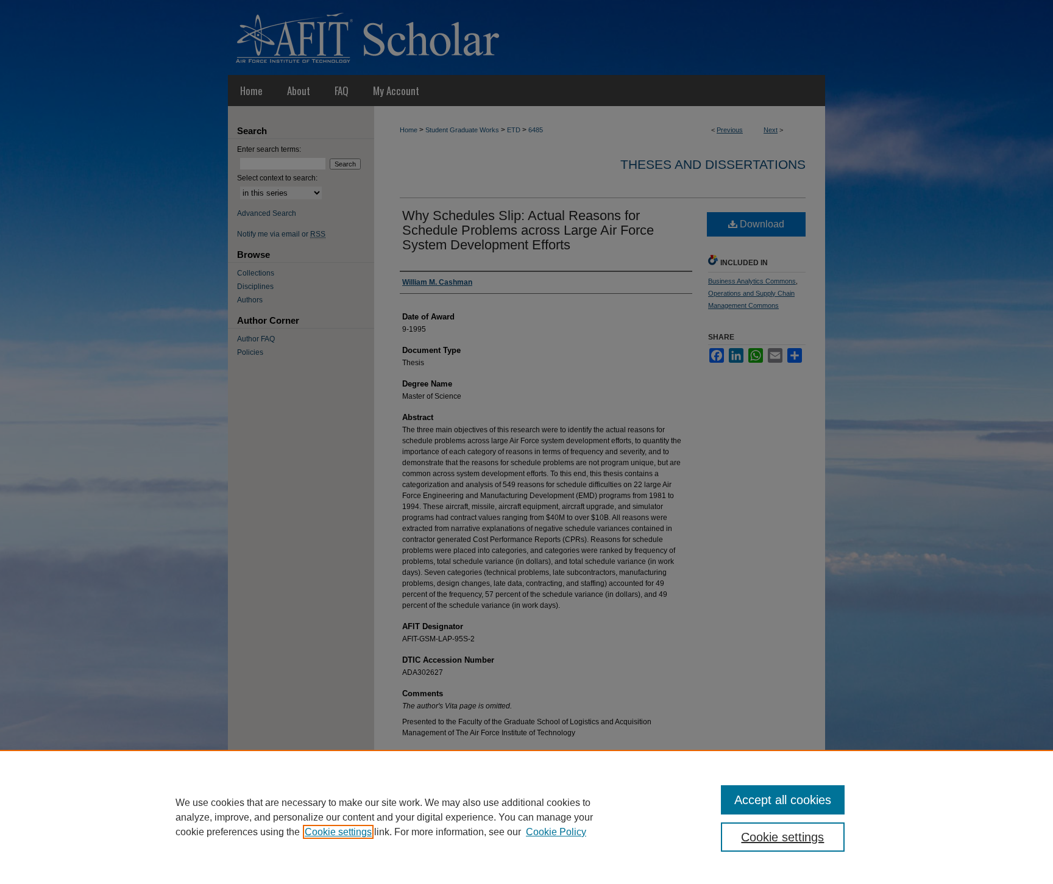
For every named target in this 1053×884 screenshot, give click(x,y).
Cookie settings (338, 832)
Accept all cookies (782, 800)
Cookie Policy (556, 832)
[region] (526, 817)
